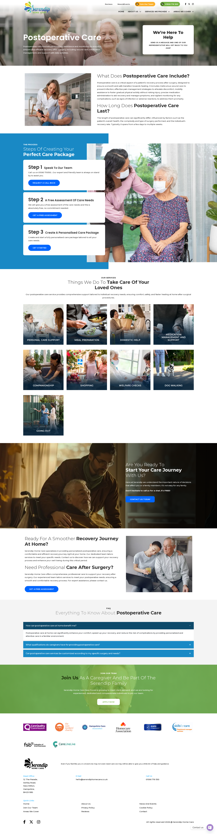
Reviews (109, 4)
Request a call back (44, 183)
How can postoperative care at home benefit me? (51, 625)
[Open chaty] (210, 827)
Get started (39, 248)
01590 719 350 (171, 4)
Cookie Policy (145, 807)
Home (121, 11)
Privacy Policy (88, 807)
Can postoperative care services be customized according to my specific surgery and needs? (73, 653)
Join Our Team (146, 4)
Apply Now (108, 702)
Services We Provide (156, 11)
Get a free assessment (45, 215)
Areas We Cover (182, 11)
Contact (143, 811)
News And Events (147, 804)
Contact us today (140, 499)
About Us (133, 11)
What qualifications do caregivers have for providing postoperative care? (63, 645)
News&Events (124, 4)
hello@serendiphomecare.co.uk (92, 779)
